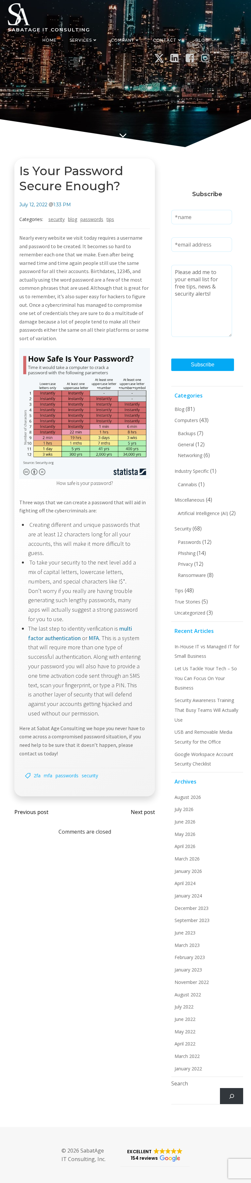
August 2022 (188, 994)
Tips (110, 219)
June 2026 (185, 822)
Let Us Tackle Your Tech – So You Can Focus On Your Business (206, 678)
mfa (48, 775)
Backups (187, 433)
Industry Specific (192, 471)
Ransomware (192, 575)
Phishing (186, 553)
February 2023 (190, 957)
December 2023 (192, 908)
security (90, 775)
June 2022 (185, 1019)
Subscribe (202, 364)
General (186, 444)
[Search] (231, 1096)
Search (179, 1083)
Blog (202, 40)
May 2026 (185, 834)
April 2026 (185, 846)
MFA (94, 638)
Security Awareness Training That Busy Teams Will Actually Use (206, 710)
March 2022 (187, 1056)
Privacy (185, 564)
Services (81, 40)
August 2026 (188, 797)
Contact (164, 40)
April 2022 (185, 1044)
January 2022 (188, 1068)
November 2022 (192, 982)
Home (49, 40)
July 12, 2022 (33, 205)
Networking (190, 455)
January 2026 (188, 871)
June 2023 (185, 933)
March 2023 (187, 945)
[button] (155, 1155)
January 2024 (188, 896)
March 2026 (187, 859)
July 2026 (184, 809)
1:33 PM (62, 205)
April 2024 (185, 883)
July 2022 (184, 1007)
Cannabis (187, 484)
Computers (186, 420)
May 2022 (185, 1031)
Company (122, 40)
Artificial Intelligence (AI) (203, 513)
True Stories (187, 602)
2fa (37, 775)
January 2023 (188, 970)
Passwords (91, 219)
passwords (67, 775)
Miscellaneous (190, 500)
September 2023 (192, 920)
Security (56, 219)
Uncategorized (190, 613)
